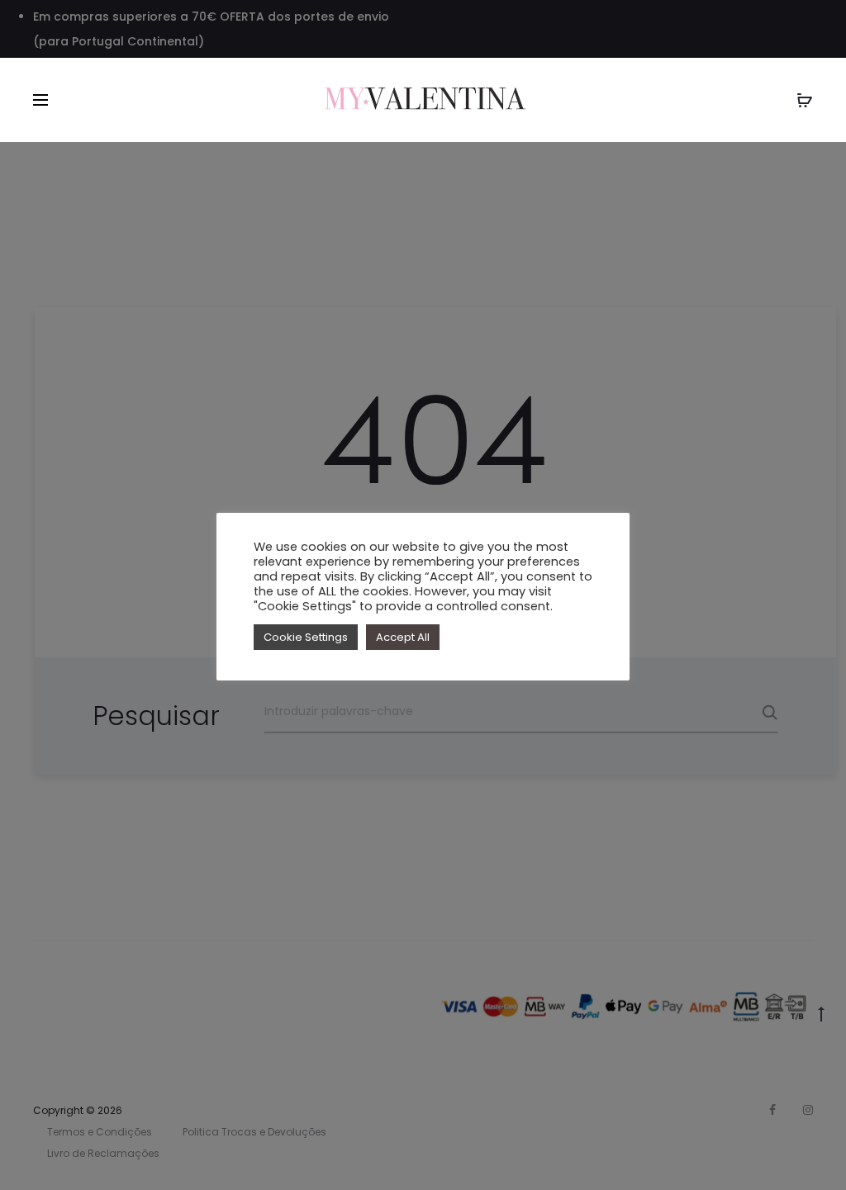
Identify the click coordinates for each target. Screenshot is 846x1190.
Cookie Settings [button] (306, 637)
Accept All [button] (403, 637)
